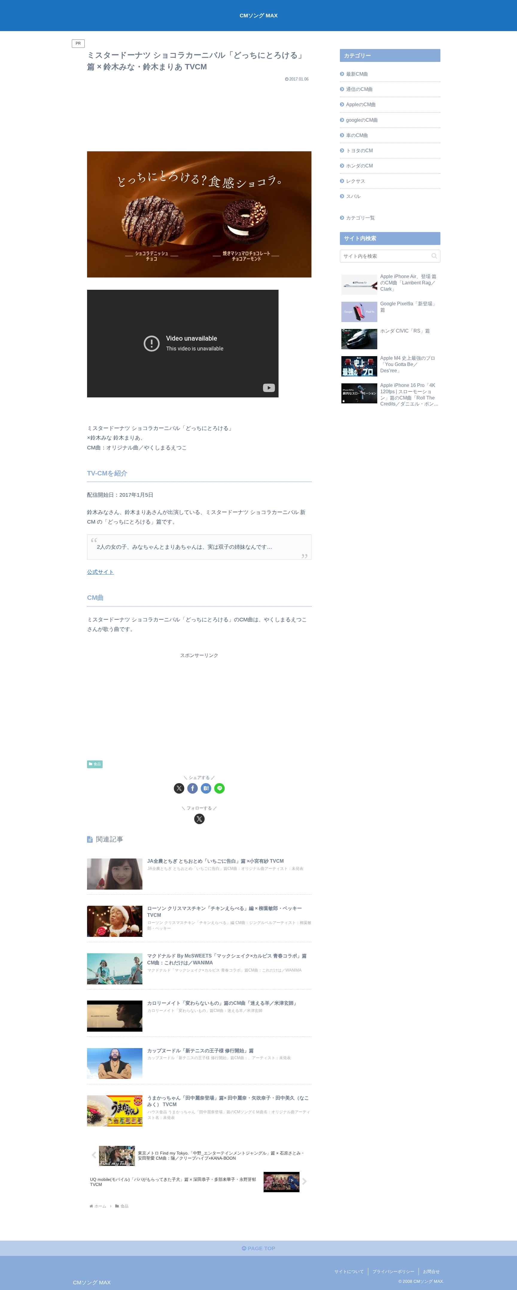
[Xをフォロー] (199, 819)
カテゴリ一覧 (360, 217)
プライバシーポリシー (393, 1271)
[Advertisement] (199, 114)
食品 (97, 764)
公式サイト (100, 572)
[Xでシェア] (179, 788)
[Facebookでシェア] (192, 788)
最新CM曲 (357, 74)
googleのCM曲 (362, 120)
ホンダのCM (359, 165)
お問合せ (431, 1271)
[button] (434, 255)
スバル (353, 196)
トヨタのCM (359, 150)
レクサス (355, 181)
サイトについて (349, 1271)
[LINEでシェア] (219, 788)
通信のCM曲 (359, 89)
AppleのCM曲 (361, 104)
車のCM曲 (357, 135)
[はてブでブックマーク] (206, 788)
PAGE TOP (260, 1248)
